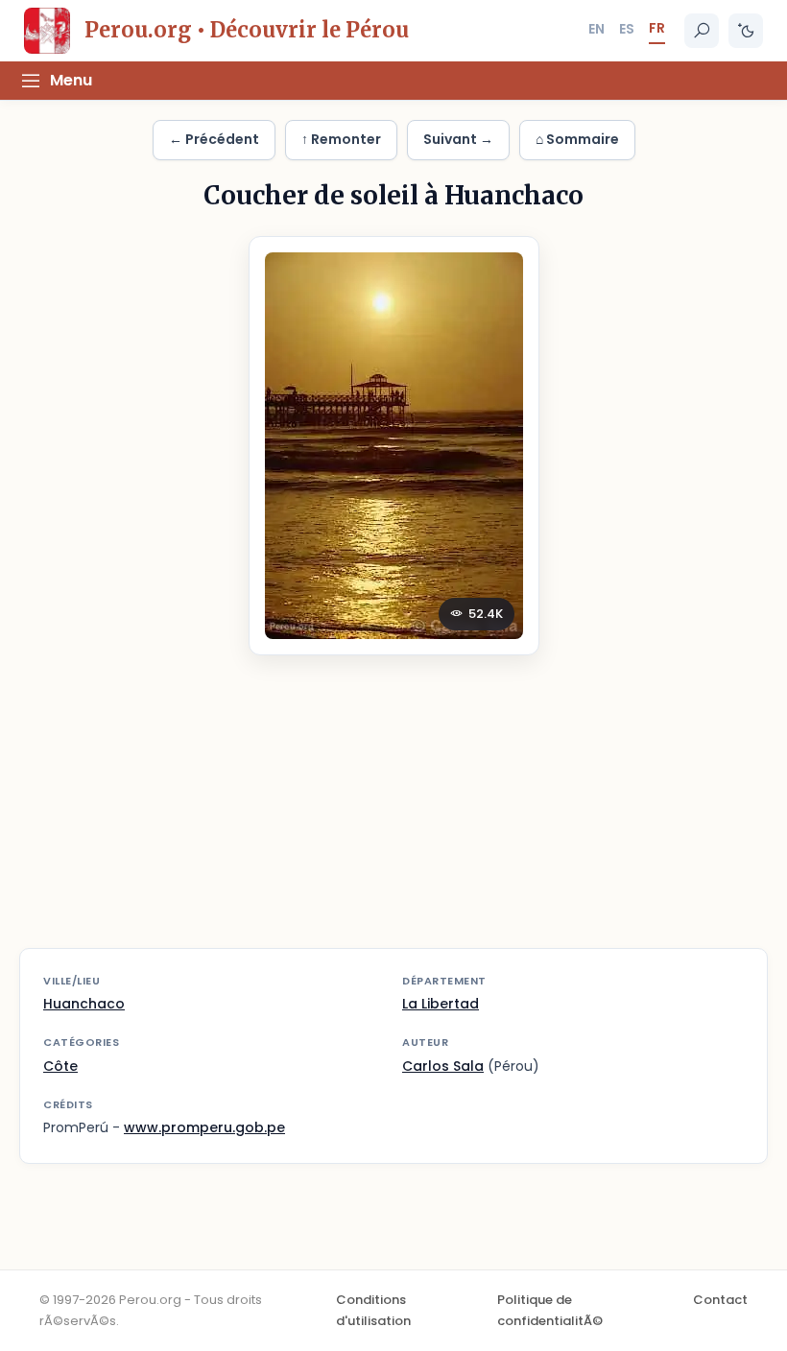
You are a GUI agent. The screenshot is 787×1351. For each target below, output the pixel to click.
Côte (60, 1066)
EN (596, 28)
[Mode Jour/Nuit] (745, 30)
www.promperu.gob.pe (204, 1127)
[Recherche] (701, 30)
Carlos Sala (443, 1066)
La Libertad (440, 1003)
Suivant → (458, 139)
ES (626, 28)
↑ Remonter (341, 139)
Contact (720, 1300)
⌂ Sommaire (577, 139)
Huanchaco (84, 1003)
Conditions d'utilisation (373, 1310)
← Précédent (214, 139)
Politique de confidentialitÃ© (550, 1310)
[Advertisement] (393, 813)
